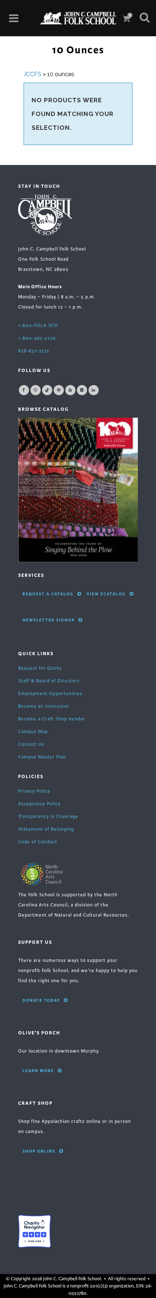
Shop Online (39, 1151)
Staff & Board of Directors (49, 681)
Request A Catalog (48, 593)
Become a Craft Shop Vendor (51, 719)
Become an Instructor (43, 706)
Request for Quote (40, 668)
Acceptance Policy (39, 804)
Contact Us (31, 744)
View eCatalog (106, 593)
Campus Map (33, 732)
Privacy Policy (34, 791)
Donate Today (41, 1000)
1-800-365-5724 (37, 338)
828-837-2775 (33, 351)
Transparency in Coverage (48, 816)
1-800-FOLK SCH (38, 325)
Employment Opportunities (50, 693)
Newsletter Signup (48, 620)
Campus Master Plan (42, 757)
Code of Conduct (37, 842)
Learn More (38, 1070)
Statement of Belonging (46, 829)
